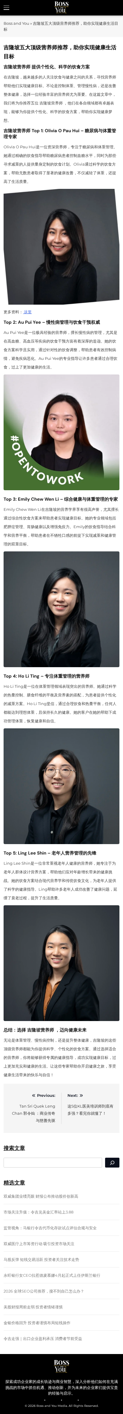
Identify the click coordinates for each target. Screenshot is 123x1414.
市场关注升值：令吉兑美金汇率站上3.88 (38, 1212)
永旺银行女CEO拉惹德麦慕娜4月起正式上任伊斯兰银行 (52, 1275)
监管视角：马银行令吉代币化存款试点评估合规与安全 (50, 1227)
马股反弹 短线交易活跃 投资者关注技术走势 (41, 1259)
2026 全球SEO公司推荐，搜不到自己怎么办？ (44, 1291)
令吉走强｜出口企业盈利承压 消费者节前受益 (43, 1338)
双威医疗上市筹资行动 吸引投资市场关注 (39, 1243)
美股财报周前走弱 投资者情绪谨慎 (33, 1306)
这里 (27, 311)
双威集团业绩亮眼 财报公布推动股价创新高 (41, 1196)
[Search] (112, 1163)
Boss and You (16, 23)
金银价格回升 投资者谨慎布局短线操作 (37, 1322)
